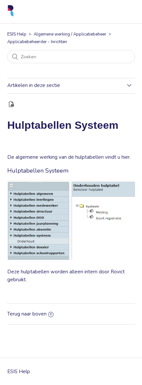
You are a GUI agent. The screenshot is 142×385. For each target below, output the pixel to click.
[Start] (10, 15)
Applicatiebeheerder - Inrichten (37, 42)
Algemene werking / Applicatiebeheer (70, 34)
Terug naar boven (27, 314)
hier (126, 157)
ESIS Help (16, 34)
